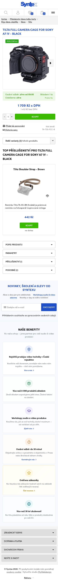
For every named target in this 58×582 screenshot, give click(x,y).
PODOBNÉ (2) (12, 270)
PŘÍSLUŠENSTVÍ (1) (14, 261)
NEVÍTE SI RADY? (11, 558)
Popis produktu (14, 244)
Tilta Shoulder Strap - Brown (29, 169)
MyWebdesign (44, 571)
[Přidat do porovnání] (47, 195)
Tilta (30, 21)
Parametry (11, 253)
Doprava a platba (13, 541)
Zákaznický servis (13, 532)
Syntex (4, 19)
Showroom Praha (13, 549)
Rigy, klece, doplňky (9, 21)
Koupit (35, 116)
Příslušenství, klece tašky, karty (23, 19)
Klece (23, 21)
